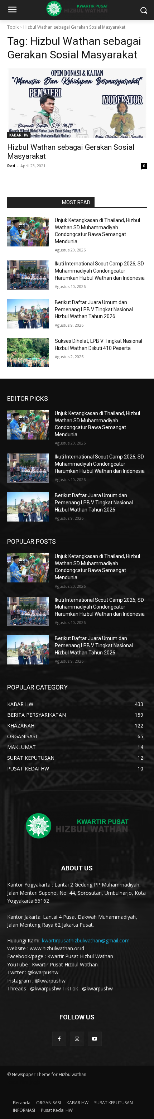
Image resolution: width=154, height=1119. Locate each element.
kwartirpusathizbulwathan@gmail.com (86, 940)
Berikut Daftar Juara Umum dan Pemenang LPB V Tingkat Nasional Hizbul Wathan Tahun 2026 (94, 309)
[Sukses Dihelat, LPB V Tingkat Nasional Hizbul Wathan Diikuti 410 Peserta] (28, 352)
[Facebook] (59, 1039)
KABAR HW (18, 135)
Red (11, 165)
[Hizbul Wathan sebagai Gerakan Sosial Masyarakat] (77, 103)
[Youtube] (95, 1039)
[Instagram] (77, 1039)
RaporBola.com (32, 202)
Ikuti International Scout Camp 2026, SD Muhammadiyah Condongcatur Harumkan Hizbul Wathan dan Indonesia (100, 270)
